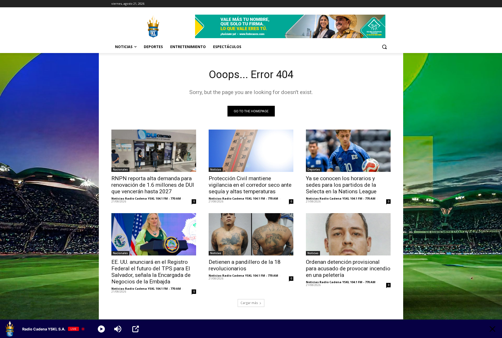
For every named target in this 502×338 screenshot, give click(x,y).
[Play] (101, 329)
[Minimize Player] (492, 329)
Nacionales (120, 169)
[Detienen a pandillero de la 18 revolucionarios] (251, 234)
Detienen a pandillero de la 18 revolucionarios (245, 265)
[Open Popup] (135, 329)
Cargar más (249, 303)
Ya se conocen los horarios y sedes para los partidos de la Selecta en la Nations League (341, 185)
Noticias (215, 169)
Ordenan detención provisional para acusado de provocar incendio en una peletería (348, 268)
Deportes (313, 169)
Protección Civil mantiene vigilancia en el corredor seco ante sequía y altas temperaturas (250, 185)
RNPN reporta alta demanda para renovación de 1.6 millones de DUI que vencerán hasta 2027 (152, 185)
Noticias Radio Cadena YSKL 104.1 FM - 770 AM (146, 198)
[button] (384, 46)
